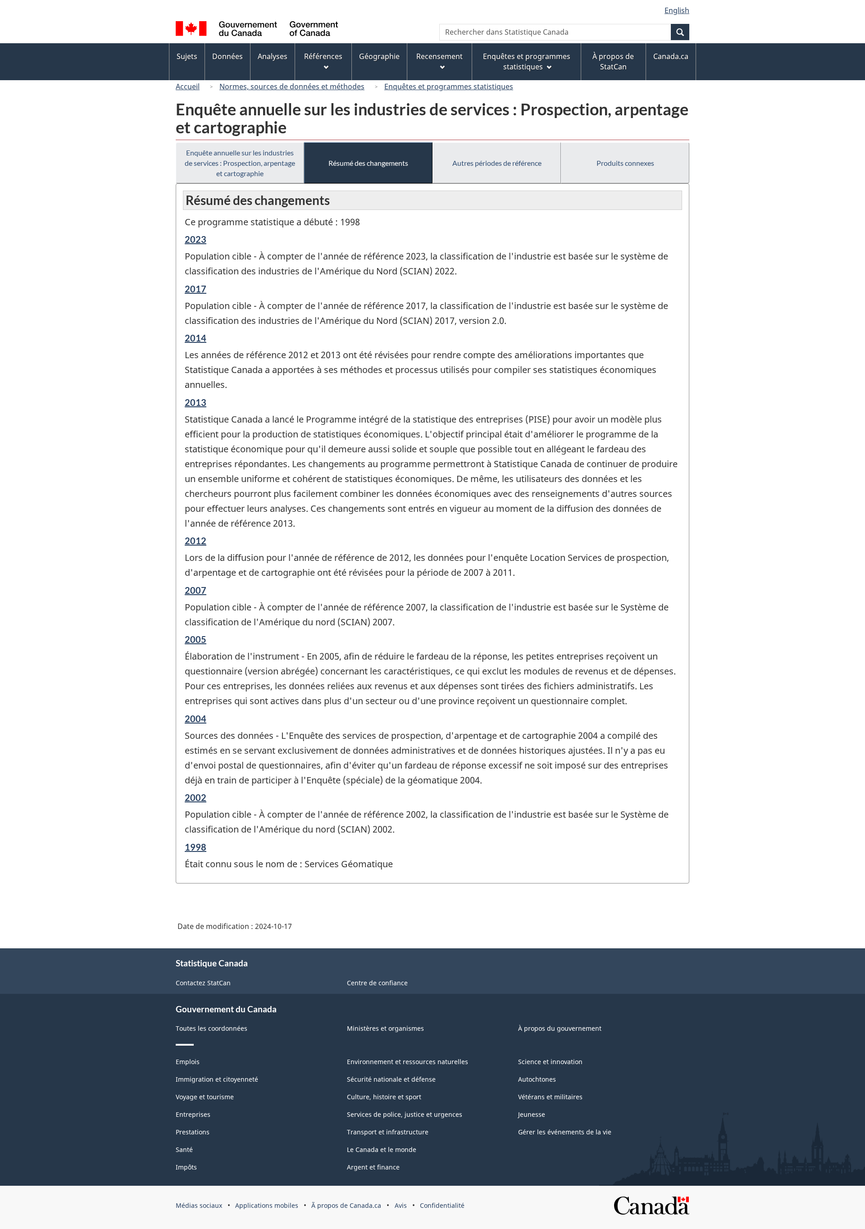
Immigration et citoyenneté (217, 1079)
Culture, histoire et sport (384, 1096)
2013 (195, 402)
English (677, 10)
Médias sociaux (199, 1205)
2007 (195, 590)
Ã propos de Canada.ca (346, 1205)
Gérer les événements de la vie (564, 1132)
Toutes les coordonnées (211, 1028)
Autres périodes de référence (497, 163)
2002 (195, 797)
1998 (195, 847)
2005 (195, 639)
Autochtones (537, 1079)
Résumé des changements (368, 163)
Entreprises (193, 1114)
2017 (195, 288)
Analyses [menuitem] (272, 56)
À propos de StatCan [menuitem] (613, 61)
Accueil (188, 86)
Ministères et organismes (385, 1028)
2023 (195, 239)
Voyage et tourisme (205, 1096)
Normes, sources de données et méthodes (291, 86)
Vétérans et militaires (550, 1096)
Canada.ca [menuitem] (670, 56)
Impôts (186, 1167)
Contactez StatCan (203, 983)
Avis (401, 1205)
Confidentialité (442, 1205)
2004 (195, 718)
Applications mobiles (266, 1205)
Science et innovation (550, 1061)
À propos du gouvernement (559, 1028)
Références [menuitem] (323, 56)
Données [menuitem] (227, 56)
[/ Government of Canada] (257, 30)
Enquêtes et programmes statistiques (448, 86)
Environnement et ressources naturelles (407, 1061)
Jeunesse (531, 1114)
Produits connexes (625, 163)
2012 (195, 540)
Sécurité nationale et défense (391, 1079)
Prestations (192, 1132)
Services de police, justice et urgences (404, 1114)
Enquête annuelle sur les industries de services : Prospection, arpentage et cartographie (240, 163)
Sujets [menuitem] (187, 56)
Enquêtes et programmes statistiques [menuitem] (526, 61)
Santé (184, 1149)
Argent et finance (373, 1167)
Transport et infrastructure (387, 1132)
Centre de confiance (377, 983)
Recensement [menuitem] (439, 56)
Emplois (188, 1061)
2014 (195, 337)
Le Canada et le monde (381, 1149)
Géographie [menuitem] (379, 56)
